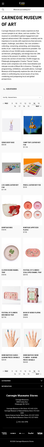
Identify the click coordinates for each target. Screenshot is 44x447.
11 (21, 103)
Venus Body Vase (8, 142)
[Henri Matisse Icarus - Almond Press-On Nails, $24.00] (11, 337)
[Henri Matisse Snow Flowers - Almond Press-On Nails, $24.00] (33, 337)
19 (28, 106)
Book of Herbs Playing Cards (31, 314)
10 (16, 103)
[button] (22, 89)
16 (15, 106)
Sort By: (5, 97)
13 (30, 103)
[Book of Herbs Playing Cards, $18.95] (33, 295)
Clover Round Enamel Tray (10, 271)
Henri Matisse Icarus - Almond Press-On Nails (11, 356)
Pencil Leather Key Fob (32, 185)
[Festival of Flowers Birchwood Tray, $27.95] (11, 295)
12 (25, 103)
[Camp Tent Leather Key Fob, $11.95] (33, 125)
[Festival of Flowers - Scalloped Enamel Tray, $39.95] (33, 252)
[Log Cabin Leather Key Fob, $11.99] (11, 167)
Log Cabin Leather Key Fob (10, 186)
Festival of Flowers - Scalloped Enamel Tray (32, 271)
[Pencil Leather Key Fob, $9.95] (33, 167)
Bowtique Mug (7, 228)
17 (19, 106)
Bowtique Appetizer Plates (30, 229)
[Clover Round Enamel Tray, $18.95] (11, 252)
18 (24, 106)
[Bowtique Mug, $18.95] (11, 210)
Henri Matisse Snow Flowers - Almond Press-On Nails (30, 357)
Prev (6, 103)
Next (38, 106)
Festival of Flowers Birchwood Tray (10, 314)
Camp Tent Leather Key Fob (31, 144)
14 (34, 103)
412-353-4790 (23, 422)
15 (39, 103)
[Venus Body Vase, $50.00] (11, 125)
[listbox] (25, 97)
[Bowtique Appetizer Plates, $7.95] (33, 210)
